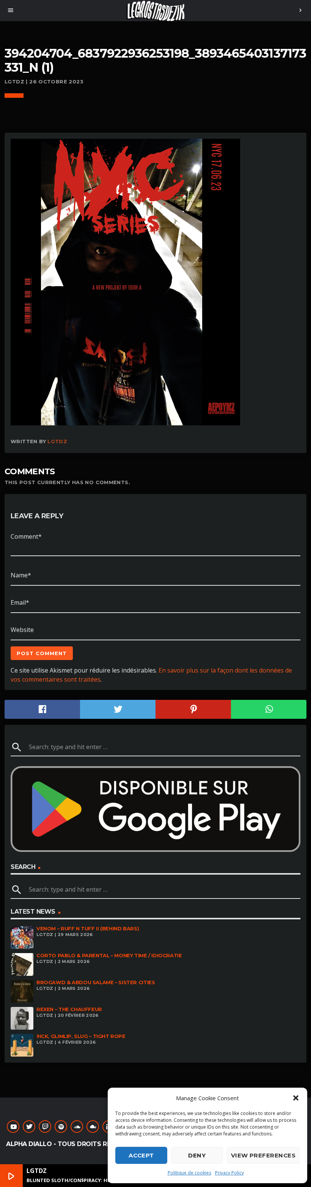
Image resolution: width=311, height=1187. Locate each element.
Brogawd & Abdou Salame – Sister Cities (95, 982)
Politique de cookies (189, 1173)
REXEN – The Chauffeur (69, 1009)
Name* (21, 575)
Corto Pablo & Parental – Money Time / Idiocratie (109, 955)
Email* (20, 602)
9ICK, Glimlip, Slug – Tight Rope (81, 1036)
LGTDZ (57, 441)
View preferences (263, 1155)
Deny (197, 1155)
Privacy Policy (229, 1173)
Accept (141, 1155)
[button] (296, 1098)
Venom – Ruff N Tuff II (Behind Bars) (87, 928)
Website (22, 630)
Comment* (26, 536)
